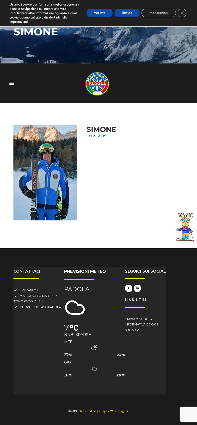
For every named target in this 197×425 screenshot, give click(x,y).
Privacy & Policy (138, 319)
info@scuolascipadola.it (42, 307)
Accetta (99, 13)
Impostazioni (159, 13)
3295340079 (29, 290)
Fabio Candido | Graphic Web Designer (102, 411)
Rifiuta (127, 13)
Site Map (132, 330)
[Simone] (45, 172)
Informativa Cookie (141, 324)
